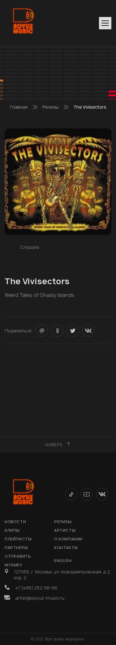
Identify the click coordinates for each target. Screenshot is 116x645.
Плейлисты (18, 539)
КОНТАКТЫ (66, 547)
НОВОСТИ (15, 521)
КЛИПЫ (12, 530)
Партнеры (16, 547)
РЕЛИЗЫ (63, 521)
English (62, 560)
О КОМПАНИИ (68, 539)
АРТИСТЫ (64, 530)
